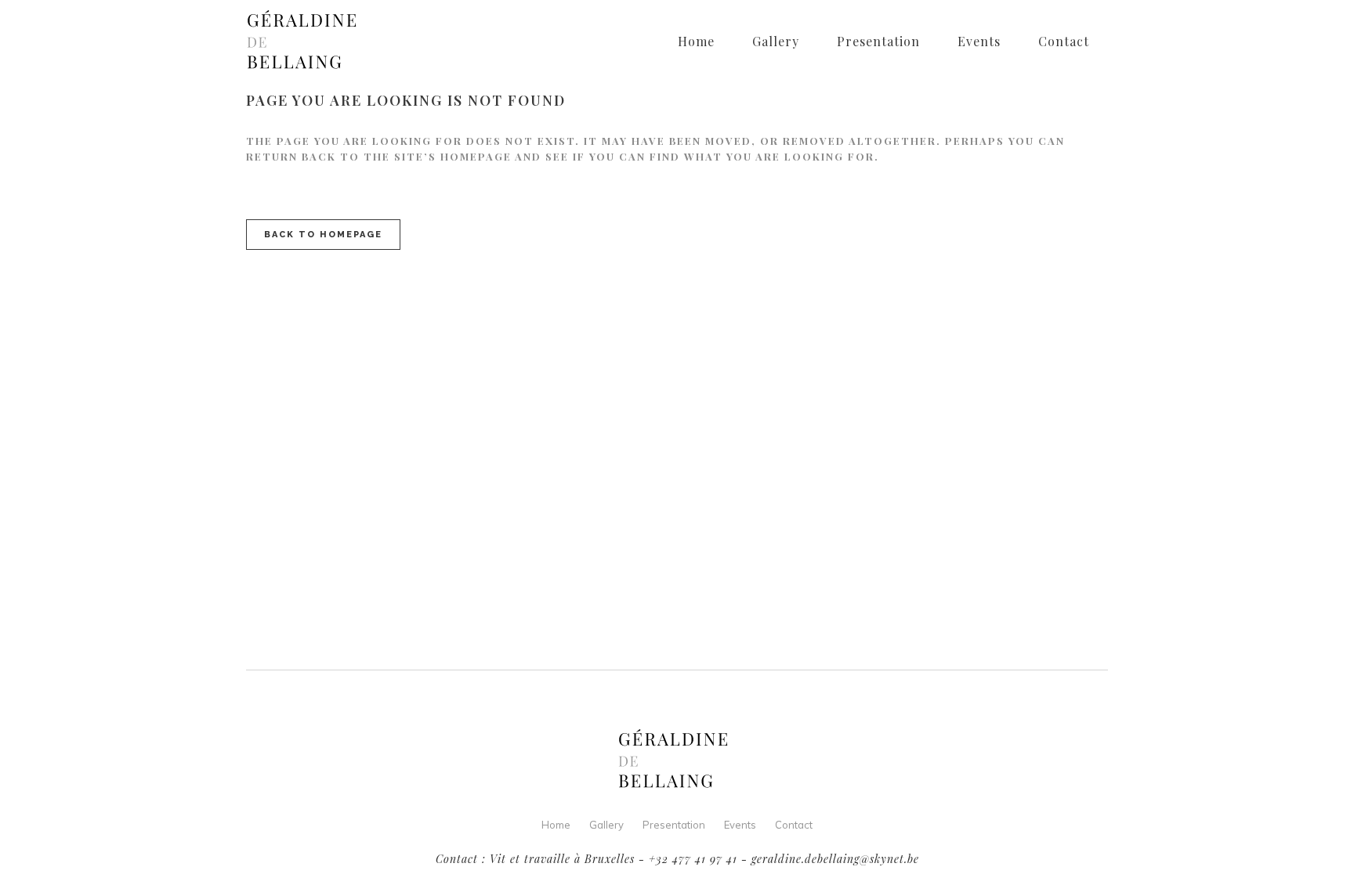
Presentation (674, 824)
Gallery (606, 824)
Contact (794, 824)
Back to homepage (323, 234)
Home (555, 824)
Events (740, 824)
